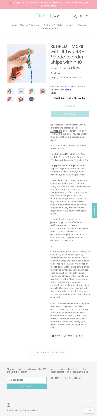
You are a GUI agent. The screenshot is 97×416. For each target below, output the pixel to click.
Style (53, 92)
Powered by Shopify (31, 410)
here (52, 140)
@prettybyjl (56, 130)
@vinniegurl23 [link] (61, 154)
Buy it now (70, 114)
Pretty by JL (18, 410)
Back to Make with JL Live (50, 352)
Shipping (54, 77)
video (79, 276)
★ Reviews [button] (94, 210)
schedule (54, 240)
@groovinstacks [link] (62, 165)
